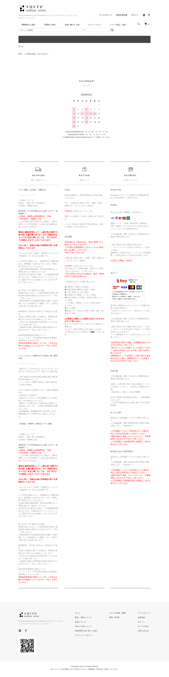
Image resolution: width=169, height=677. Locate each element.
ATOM (116, 617)
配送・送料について (83, 617)
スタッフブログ (94, 24)
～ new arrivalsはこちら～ (84, 39)
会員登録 (141, 617)
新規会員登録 (121, 14)
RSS (111, 617)
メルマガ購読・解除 (117, 24)
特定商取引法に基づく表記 (86, 630)
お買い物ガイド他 (72, 24)
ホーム (20, 46)
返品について (80, 621)
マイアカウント (105, 14)
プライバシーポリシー (84, 635)
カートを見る (143, 626)
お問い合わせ (143, 630)
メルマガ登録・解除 (117, 612)
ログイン (135, 14)
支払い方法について (83, 626)
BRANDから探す (29, 24)
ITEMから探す (50, 24)
